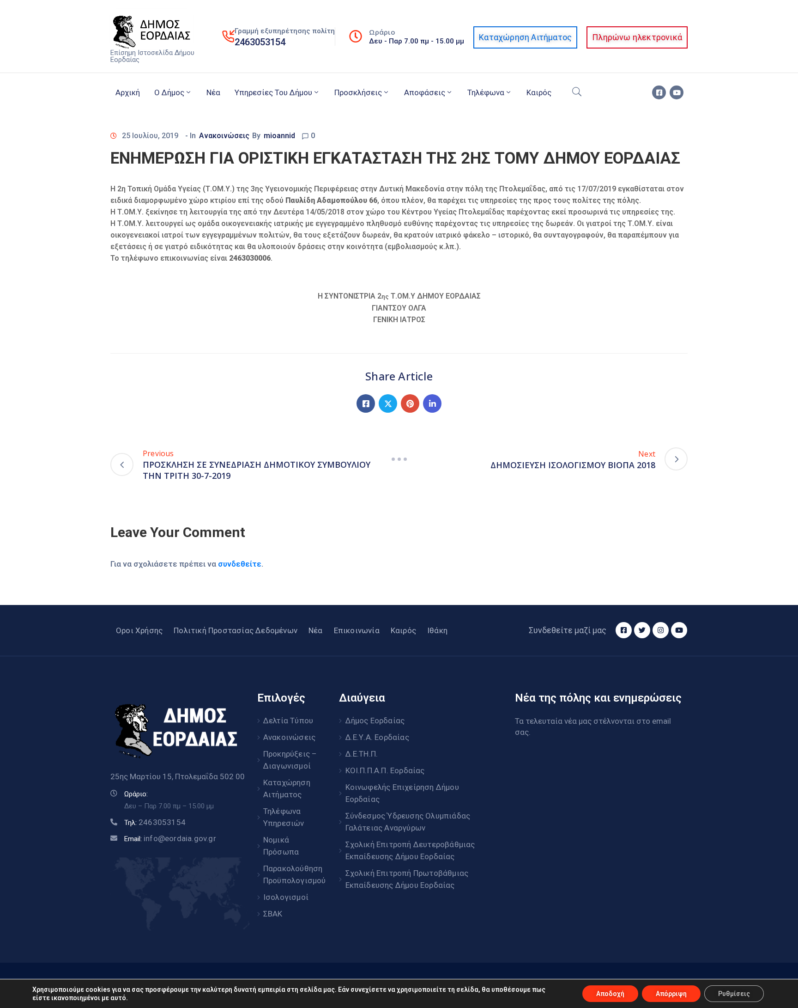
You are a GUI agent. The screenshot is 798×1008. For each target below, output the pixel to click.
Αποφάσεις (424, 92)
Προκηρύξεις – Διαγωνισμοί (290, 759)
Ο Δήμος (169, 92)
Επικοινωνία (357, 630)
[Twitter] (388, 403)
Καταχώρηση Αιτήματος (286, 788)
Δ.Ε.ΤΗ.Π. (361, 753)
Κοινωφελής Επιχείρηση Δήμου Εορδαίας (402, 793)
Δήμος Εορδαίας (375, 720)
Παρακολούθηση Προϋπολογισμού (291, 874)
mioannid (279, 135)
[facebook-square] (659, 92)
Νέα (213, 92)
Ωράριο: (136, 794)
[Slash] (399, 458)
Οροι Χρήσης (139, 630)
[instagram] (661, 630)
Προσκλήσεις (358, 92)
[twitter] (642, 630)
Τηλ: (155, 823)
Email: (170, 839)
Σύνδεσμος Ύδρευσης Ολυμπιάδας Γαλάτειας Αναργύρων (408, 821)
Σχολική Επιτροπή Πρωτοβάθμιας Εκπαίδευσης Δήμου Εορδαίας (407, 879)
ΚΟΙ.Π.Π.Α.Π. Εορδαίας (385, 770)
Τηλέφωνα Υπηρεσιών (283, 817)
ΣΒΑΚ (273, 913)
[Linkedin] (432, 403)
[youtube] (676, 92)
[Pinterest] (410, 403)
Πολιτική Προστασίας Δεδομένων (235, 630)
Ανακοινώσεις (224, 135)
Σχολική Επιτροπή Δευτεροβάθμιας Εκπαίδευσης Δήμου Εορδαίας (410, 850)
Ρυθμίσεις (734, 993)
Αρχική (127, 92)
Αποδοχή (610, 993)
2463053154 (260, 42)
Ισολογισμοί (285, 897)
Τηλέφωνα (485, 92)
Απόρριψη (671, 993)
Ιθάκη (437, 630)
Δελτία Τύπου (288, 720)
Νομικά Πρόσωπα (281, 845)
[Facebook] (366, 403)
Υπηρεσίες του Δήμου (273, 92)
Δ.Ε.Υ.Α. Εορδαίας (377, 737)
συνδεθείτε (239, 563)
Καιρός (538, 92)
